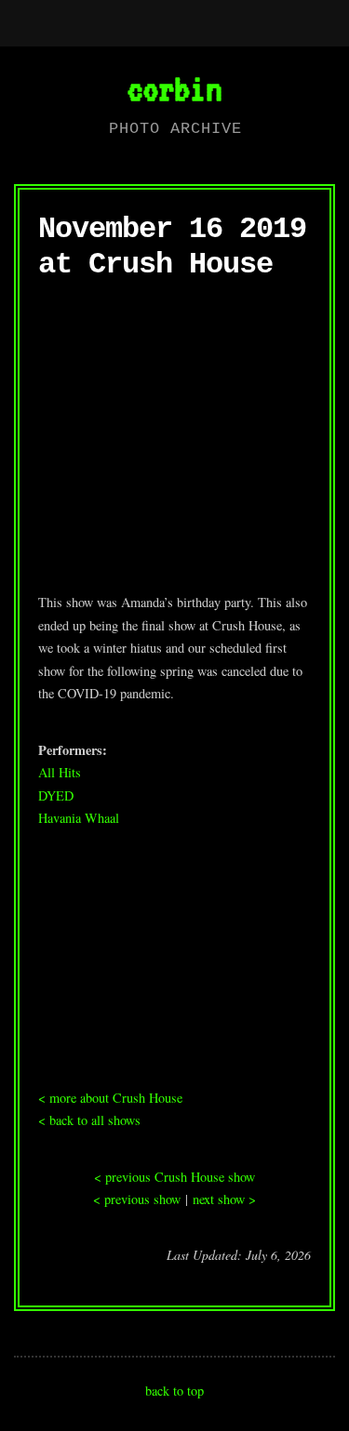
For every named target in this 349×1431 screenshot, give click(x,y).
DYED (56, 795)
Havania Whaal (78, 818)
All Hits (59, 772)
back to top (174, 1390)
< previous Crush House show (174, 1177)
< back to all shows (89, 1120)
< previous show (137, 1199)
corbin (174, 88)
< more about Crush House (110, 1097)
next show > (224, 1199)
